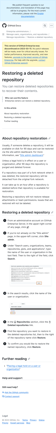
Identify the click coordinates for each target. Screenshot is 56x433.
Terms (25, 420)
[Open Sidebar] (3, 34)
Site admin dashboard (31, 155)
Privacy (33, 420)
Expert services (17, 423)
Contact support (12, 396)
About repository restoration (24, 138)
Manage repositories (16, 37)
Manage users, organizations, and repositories (27, 34)
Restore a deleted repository (40, 37)
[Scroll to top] (50, 427)
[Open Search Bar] (45, 25)
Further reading (14, 359)
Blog (28, 423)
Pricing (5, 423)
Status (41, 420)
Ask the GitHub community (17, 392)
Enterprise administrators (18, 31)
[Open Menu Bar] (51, 25)
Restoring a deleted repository (26, 212)
